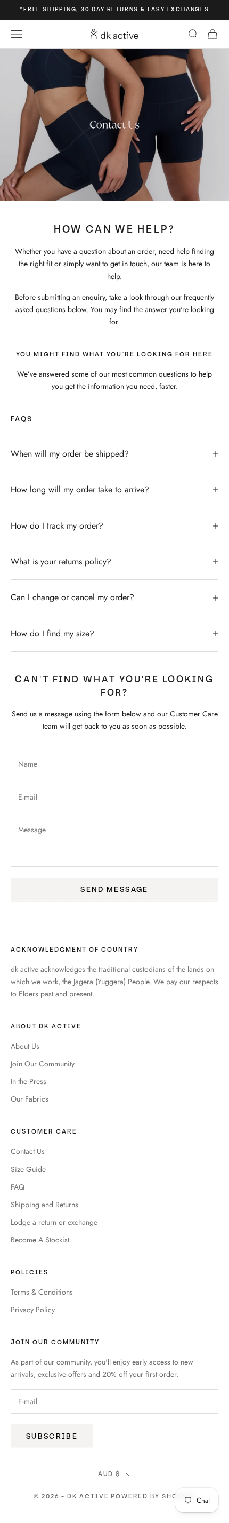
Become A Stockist (40, 1239)
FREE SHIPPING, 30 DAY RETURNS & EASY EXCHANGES (116, 9)
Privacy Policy (33, 1309)
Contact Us (28, 1151)
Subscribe (52, 1436)
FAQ (17, 1187)
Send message (114, 889)
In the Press (28, 1081)
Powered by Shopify (153, 1497)
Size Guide (28, 1169)
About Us (25, 1046)
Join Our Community (43, 1063)
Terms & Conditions (42, 1292)
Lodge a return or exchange (54, 1222)
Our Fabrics (29, 1099)
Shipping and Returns (44, 1204)
